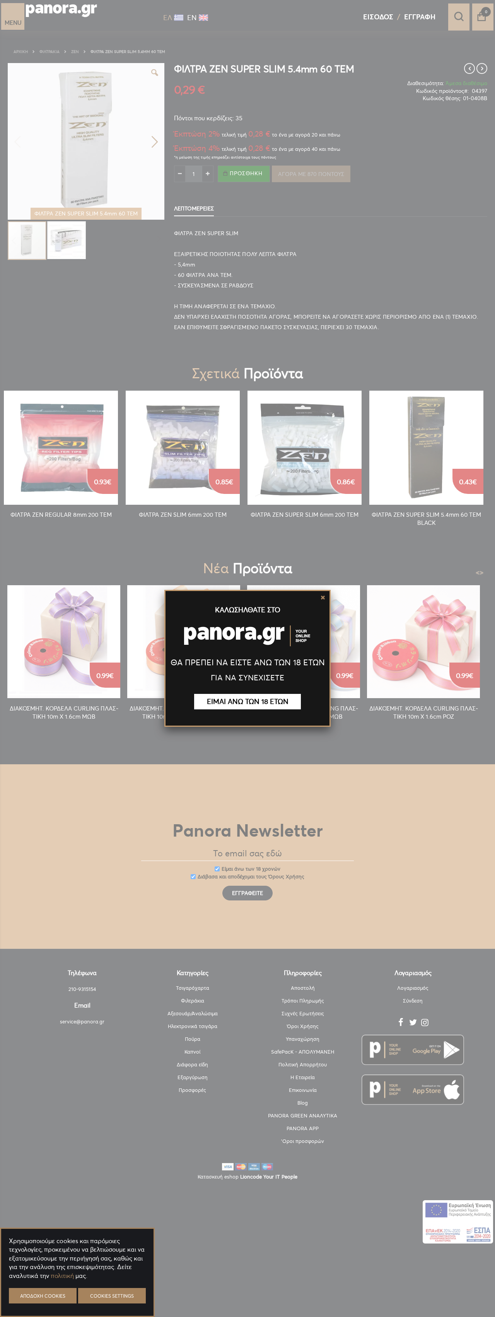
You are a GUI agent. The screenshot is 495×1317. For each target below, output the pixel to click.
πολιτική (62, 1275)
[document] (77, 1294)
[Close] (323, 597)
